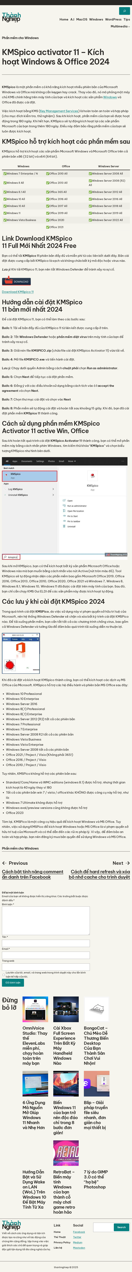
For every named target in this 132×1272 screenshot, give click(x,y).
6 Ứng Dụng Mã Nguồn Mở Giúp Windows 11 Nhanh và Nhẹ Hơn (34, 1115)
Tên (5, 936)
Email (6, 948)
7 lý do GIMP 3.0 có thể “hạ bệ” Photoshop (96, 1179)
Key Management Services (59, 111)
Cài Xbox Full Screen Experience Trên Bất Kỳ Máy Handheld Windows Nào (64, 1046)
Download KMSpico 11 (17, 292)
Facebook (79, 1231)
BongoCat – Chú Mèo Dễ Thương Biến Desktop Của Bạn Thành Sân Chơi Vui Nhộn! (96, 1046)
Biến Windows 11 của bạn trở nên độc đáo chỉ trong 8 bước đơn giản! (65, 1117)
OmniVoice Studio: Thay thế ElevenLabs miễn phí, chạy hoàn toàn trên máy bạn (35, 1046)
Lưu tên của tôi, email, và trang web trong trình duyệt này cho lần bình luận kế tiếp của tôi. (46, 974)
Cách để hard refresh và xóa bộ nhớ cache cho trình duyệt (99, 874)
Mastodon (79, 1247)
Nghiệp (11, 19)
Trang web (8, 960)
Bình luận (8, 904)
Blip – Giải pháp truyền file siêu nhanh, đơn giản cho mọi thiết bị (95, 1115)
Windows (110, 97)
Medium (77, 1242)
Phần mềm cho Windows (20, 38)
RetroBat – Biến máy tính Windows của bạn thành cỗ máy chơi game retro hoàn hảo (64, 1192)
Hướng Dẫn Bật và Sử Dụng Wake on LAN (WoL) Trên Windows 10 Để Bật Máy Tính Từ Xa (34, 1189)
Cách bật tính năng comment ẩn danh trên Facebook (32, 874)
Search (121, 1227)
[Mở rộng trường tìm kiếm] (124, 11)
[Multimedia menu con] (129, 26)
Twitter (77, 1237)
